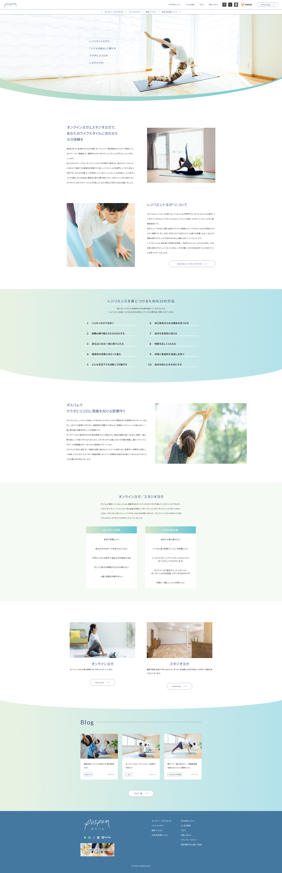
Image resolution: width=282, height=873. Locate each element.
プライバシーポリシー (189, 839)
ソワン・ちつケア (158, 825)
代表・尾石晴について (160, 835)
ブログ (183, 830)
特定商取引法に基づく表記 (191, 844)
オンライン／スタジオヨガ (161, 820)
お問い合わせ (186, 835)
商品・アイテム (157, 830)
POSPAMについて (188, 820)
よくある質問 (186, 825)
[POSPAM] (10, 5)
